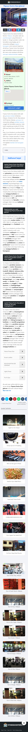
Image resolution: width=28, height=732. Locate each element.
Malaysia (9, 36)
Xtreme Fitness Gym (6, 403)
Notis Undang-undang (17, 730)
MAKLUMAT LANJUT (14, 108)
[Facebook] (3, 399)
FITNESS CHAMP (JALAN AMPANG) (21, 403)
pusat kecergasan (7, 38)
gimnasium (19, 120)
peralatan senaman (19, 122)
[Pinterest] (14, 399)
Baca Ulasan (10, 105)
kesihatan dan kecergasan (16, 143)
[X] (10, 399)
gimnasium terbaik (10, 116)
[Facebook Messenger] (7, 399)
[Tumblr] (22, 399)
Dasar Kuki (9, 730)
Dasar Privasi (3, 730)
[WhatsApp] (18, 399)
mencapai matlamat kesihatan (10, 54)
